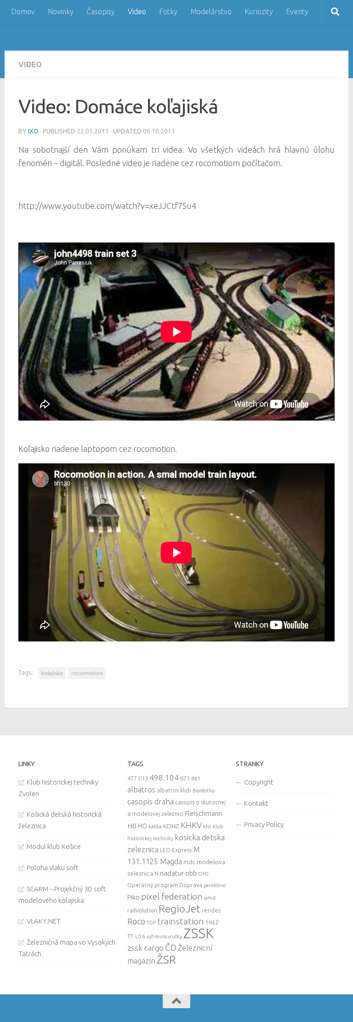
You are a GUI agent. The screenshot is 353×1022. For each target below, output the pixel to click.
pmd (210, 898)
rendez (211, 910)
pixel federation (172, 896)
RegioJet (179, 908)
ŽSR (166, 959)
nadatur (172, 873)
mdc (189, 862)
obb (191, 873)
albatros (141, 789)
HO (142, 826)
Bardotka (204, 790)
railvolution (142, 910)
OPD (203, 874)
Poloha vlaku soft (53, 868)
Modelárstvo (211, 11)
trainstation (180, 921)
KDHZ (171, 826)
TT (130, 936)
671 (185, 778)
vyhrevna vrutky (164, 936)
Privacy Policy (264, 824)
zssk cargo (145, 947)
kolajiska (52, 673)
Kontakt (256, 803)
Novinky (61, 11)
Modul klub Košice (54, 846)
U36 (140, 936)
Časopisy (100, 11)
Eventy (297, 11)
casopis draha (150, 801)
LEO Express (176, 850)
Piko (133, 897)
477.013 (137, 778)
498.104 (164, 777)
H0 (132, 826)
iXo (33, 131)
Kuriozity (259, 11)
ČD (170, 947)
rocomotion (87, 673)
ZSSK (198, 933)
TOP (151, 922)
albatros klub (174, 790)
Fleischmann (203, 813)
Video (137, 11)
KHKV (191, 825)
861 (196, 778)
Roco (136, 921)
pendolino (215, 885)
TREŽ (212, 922)
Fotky (168, 11)
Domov (23, 11)
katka (155, 826)
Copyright (258, 782)
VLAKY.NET (44, 921)
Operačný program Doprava (164, 885)
